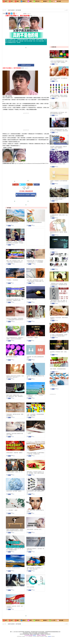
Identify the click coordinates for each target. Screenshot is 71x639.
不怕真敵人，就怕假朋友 (12, 280)
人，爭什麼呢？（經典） (12, 510)
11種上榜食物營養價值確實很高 (34, 222)
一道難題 (29, 433)
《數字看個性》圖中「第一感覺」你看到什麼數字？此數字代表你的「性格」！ (58, 302)
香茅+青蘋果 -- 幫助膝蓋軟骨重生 (58, 369)
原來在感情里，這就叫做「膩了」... (35, 529)
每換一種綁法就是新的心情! (56, 266)
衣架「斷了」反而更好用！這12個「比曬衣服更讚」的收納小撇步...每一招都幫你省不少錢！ (35, 281)
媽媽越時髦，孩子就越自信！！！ (35, 318)
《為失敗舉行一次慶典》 (32, 337)
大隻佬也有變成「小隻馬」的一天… (14, 471)
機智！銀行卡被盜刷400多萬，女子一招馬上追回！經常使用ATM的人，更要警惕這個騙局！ (14, 262)
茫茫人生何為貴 (30, 587)
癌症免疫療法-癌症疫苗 (11, 356)
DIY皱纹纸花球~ (54, 386)
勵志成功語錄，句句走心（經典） (58, 163)
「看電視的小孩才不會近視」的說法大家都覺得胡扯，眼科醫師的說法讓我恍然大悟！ (58, 285)
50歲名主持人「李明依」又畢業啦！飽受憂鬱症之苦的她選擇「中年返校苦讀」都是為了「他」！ (14, 243)
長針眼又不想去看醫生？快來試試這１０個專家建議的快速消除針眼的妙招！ (14, 320)
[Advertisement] (35, 6)
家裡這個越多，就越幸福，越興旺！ (14, 452)
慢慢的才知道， (10, 587)
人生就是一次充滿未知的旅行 (13, 567)
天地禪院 (52, 249)
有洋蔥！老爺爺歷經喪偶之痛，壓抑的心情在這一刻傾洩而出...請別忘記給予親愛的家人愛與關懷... (59, 131)
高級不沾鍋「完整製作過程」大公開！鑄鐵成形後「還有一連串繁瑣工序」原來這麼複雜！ (14, 396)
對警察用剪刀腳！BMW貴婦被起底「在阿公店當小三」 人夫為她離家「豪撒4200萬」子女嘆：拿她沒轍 (35, 262)
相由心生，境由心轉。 (32, 299)
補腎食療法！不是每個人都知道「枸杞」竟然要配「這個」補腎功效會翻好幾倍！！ (35, 473)
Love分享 (66, 10)
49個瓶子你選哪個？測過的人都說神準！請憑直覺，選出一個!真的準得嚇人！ (58, 96)
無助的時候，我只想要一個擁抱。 (14, 491)
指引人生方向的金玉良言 (12, 222)
